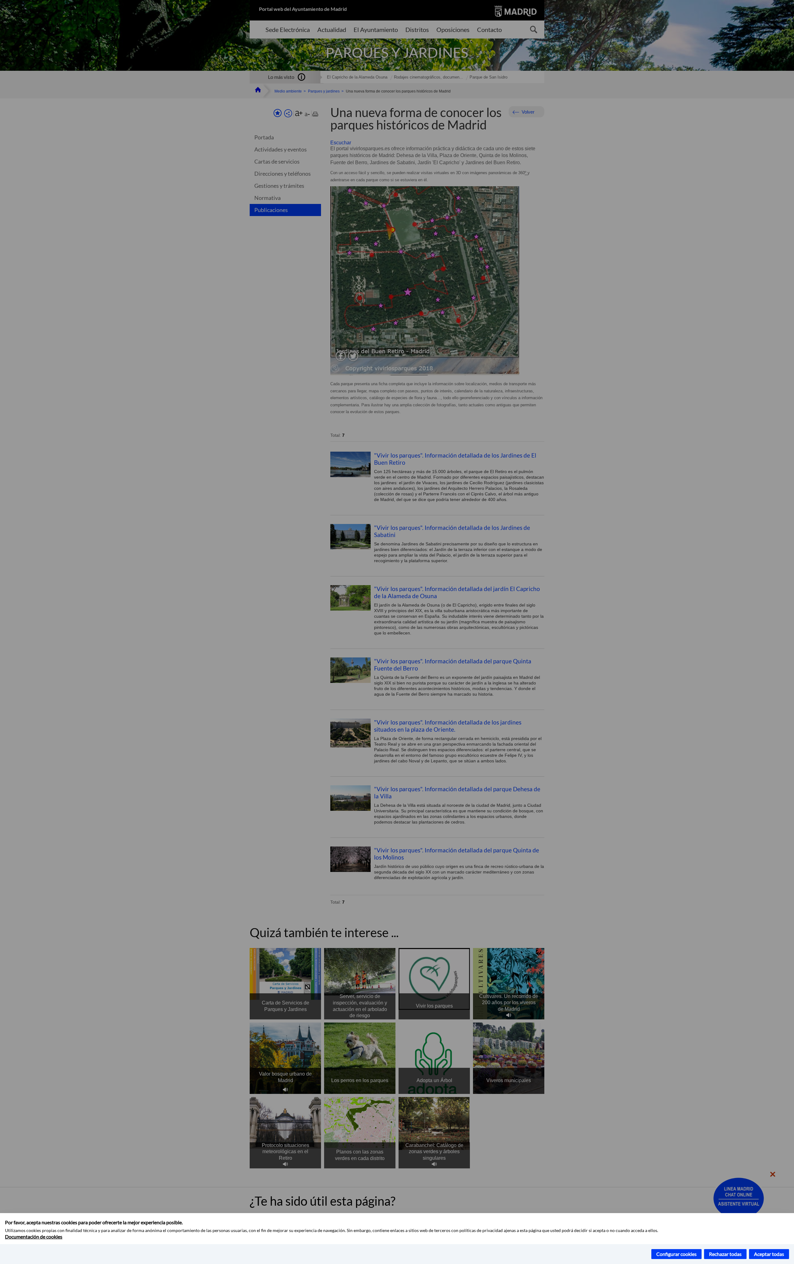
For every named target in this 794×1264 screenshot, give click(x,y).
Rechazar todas (725, 1254)
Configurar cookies (676, 1254)
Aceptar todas (769, 1254)
